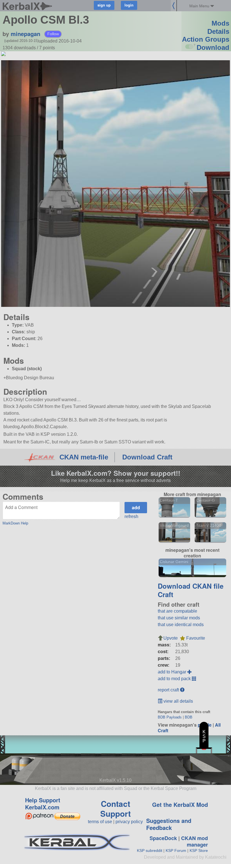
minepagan (25, 34)
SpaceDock (163, 838)
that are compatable (177, 611)
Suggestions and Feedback (168, 824)
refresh (131, 516)
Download (213, 47)
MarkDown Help (15, 523)
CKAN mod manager (194, 841)
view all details (177, 701)
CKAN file (207, 586)
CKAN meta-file (83, 457)
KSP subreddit (149, 850)
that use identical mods (181, 624)
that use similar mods (179, 617)
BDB (188, 717)
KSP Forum (176, 850)
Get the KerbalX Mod (180, 804)
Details (218, 31)
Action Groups (205, 39)
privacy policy (129, 821)
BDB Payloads (170, 717)
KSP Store (199, 850)
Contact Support (115, 808)
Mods (220, 23)
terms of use (100, 821)
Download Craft (147, 457)
